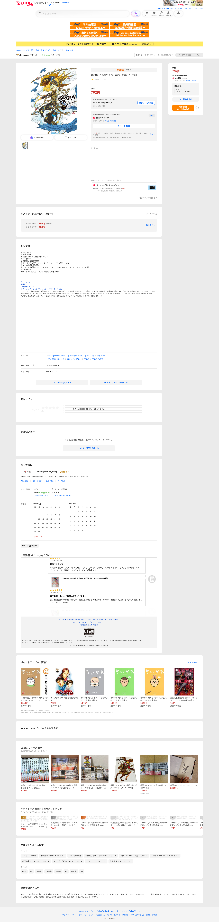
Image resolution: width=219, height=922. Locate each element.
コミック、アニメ (74, 359)
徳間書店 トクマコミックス (121, 861)
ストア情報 (61, 481)
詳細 (151, 134)
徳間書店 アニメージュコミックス (35, 861)
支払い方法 (24, 481)
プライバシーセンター (86, 915)
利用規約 (99, 915)
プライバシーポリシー (70, 915)
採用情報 (125, 915)
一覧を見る (148, 225)
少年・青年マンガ (42, 50)
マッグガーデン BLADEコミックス (165, 856)
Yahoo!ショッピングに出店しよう (183, 8)
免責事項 (117, 915)
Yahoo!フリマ (134, 911)
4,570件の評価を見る (40, 496)
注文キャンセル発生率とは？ (61, 496)
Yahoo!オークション (119, 911)
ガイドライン (108, 915)
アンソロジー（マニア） (96, 861)
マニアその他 (97, 359)
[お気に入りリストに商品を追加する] (197, 108)
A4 (31, 871)
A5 (66, 871)
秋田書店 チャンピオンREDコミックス (100, 856)
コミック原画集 (75, 856)
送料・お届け (37, 481)
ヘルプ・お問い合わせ (136, 915)
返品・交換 (49, 481)
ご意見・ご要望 (151, 915)
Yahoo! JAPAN (163, 8)
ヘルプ (200, 8)
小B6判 (49, 871)
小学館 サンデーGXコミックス (53, 856)
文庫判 (39, 871)
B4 (82, 871)
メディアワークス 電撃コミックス (133, 856)
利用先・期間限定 (110, 121)
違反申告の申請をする (148, 198)
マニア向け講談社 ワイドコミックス (67, 861)
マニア (86, 359)
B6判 (24, 871)
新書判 (58, 871)
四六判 (74, 871)
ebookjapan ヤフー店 (24, 50)
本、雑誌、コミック (56, 359)
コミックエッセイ (29, 856)
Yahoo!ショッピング (87, 911)
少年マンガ (56, 50)
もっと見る (192, 662)
